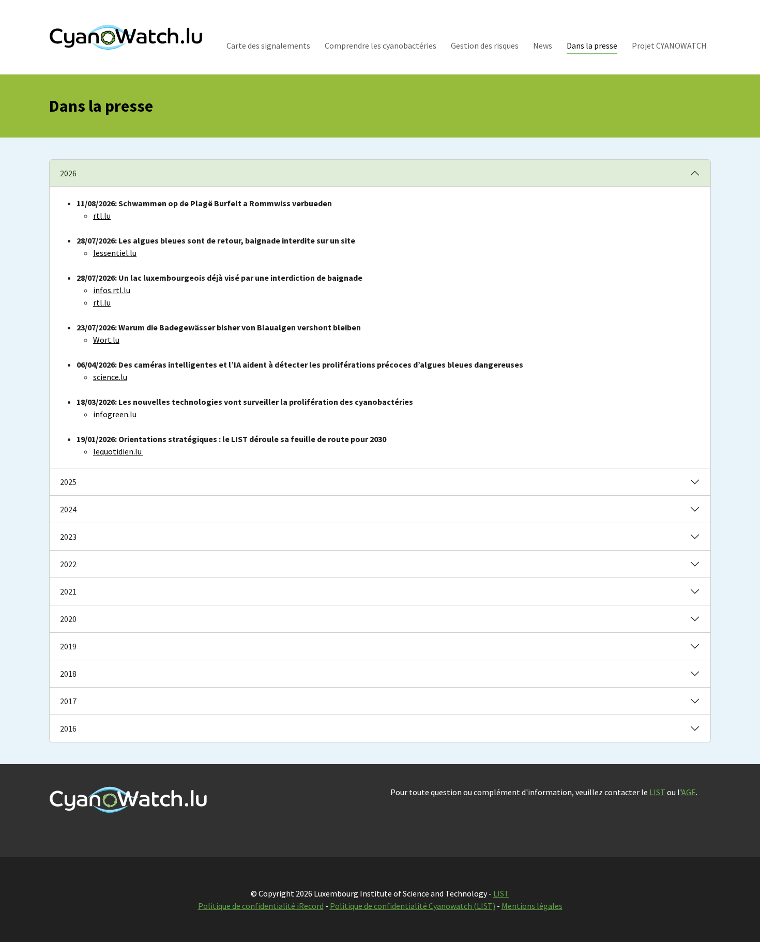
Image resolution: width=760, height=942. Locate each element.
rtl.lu (102, 302)
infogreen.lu (114, 414)
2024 (68, 509)
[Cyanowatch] (126, 37)
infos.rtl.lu (111, 290)
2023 (68, 536)
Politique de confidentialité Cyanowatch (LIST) (412, 906)
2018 (68, 673)
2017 (68, 701)
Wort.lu (106, 340)
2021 (68, 591)
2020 (68, 619)
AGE (688, 792)
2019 (68, 646)
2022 (68, 564)
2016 (68, 728)
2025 (68, 482)
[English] (688, 24)
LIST (657, 792)
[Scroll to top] (737, 919)
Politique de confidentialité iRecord (261, 906)
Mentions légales (532, 906)
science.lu (110, 377)
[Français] (675, 24)
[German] (701, 24)
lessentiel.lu (114, 253)
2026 (68, 173)
